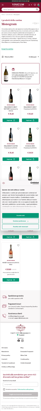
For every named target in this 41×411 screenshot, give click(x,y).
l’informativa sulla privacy (25, 389)
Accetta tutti (20, 215)
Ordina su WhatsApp (8, 367)
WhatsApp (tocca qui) (17, 316)
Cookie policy (24, 359)
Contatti (4, 359)
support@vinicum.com (21, 318)
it (29, 5)
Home (3, 14)
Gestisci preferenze (19, 221)
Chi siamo (5, 347)
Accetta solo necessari (20, 226)
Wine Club (23, 355)
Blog (21, 347)
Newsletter (5, 351)
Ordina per (33, 57)
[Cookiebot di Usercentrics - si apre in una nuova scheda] (30, 183)
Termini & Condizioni (8, 363)
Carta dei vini (9, 14)
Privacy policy (6, 355)
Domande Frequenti (26, 351)
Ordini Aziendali (25, 363)
